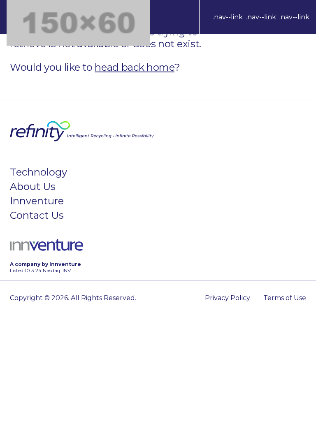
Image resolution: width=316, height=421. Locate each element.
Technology (38, 172)
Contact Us (37, 215)
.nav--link (228, 17)
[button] (261, 17)
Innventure (37, 201)
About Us (33, 186)
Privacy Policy (227, 298)
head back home (134, 67)
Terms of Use (284, 298)
